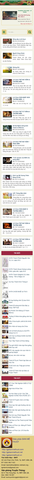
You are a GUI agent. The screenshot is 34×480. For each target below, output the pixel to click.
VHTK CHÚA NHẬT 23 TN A (18, 292)
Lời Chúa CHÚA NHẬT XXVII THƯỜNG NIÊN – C (21, 98)
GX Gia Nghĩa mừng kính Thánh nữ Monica (20, 126)
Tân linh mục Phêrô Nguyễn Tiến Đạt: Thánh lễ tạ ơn (19, 416)
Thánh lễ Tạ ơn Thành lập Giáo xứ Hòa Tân (20, 361)
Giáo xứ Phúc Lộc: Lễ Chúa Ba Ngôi (19, 431)
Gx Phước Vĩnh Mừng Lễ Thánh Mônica (19, 312)
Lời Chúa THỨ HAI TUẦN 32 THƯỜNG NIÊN (21, 80)
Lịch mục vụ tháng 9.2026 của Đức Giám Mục (20, 337)
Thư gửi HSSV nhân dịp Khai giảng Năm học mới (20, 346)
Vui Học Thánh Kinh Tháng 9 (18, 282)
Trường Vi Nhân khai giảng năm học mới (20, 317)
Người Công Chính (18, 53)
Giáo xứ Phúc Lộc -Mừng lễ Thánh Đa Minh (20, 426)
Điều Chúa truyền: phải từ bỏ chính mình (20, 322)
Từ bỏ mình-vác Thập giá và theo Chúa (19, 367)
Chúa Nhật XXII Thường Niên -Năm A (24, 15)
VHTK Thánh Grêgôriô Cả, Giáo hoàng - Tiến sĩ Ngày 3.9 (19, 276)
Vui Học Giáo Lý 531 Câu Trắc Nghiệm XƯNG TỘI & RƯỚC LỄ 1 (20, 395)
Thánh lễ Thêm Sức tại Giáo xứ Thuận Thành (19, 372)
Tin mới (17, 253)
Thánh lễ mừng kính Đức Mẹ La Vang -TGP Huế (19, 307)
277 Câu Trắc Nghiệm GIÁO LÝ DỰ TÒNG (20, 384)
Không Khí (16, 67)
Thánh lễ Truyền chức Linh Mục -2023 (19, 401)
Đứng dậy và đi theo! (19, 39)
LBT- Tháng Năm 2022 (19, 193)
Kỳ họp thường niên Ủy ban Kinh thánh (19, 301)
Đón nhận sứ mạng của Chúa (18, 326)
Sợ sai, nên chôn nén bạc (17, 355)
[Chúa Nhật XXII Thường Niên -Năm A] (9, 15)
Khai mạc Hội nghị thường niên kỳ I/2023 (20, 406)
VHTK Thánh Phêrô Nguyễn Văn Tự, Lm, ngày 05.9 (19, 259)
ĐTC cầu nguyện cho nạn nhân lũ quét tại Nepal (19, 351)
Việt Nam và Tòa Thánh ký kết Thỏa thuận (20, 421)
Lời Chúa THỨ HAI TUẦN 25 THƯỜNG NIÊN (21, 224)
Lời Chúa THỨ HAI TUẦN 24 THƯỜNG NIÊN (21, 240)
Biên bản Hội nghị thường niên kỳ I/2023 (19, 411)
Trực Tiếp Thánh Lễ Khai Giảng (19, 341)
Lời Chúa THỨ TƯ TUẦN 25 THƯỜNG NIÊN (21, 112)
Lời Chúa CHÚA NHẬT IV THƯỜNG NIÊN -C (20, 210)
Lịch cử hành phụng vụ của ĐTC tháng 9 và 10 (19, 332)
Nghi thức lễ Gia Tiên (15, 388)
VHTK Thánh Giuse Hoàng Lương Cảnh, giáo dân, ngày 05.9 (20, 270)
